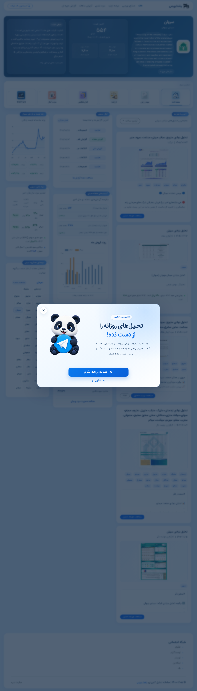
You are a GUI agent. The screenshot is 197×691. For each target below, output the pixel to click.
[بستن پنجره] (43, 310)
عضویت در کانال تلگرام (95, 372)
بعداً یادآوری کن (98, 380)
